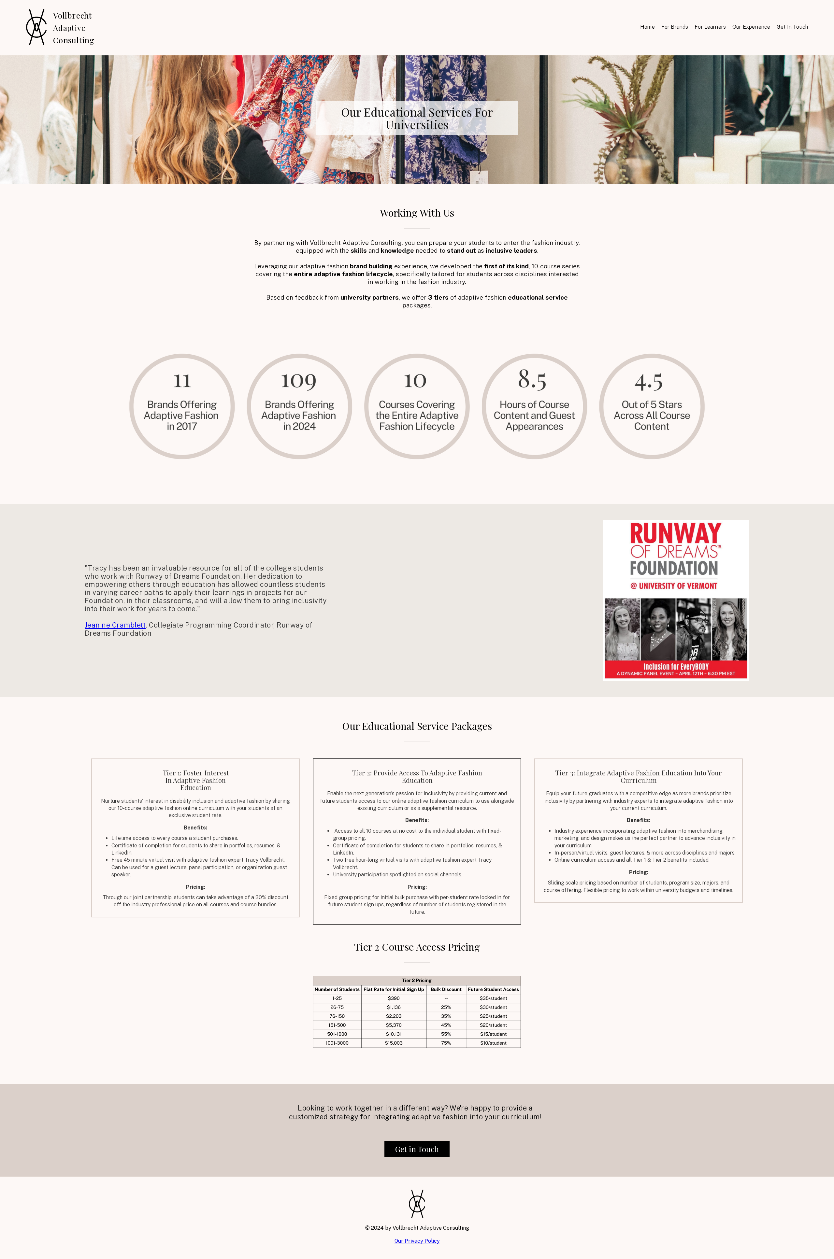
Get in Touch (417, 1149)
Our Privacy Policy (417, 1241)
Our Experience (751, 27)
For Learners (710, 27)
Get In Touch (792, 27)
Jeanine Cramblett (115, 625)
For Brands (674, 27)
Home (647, 27)
